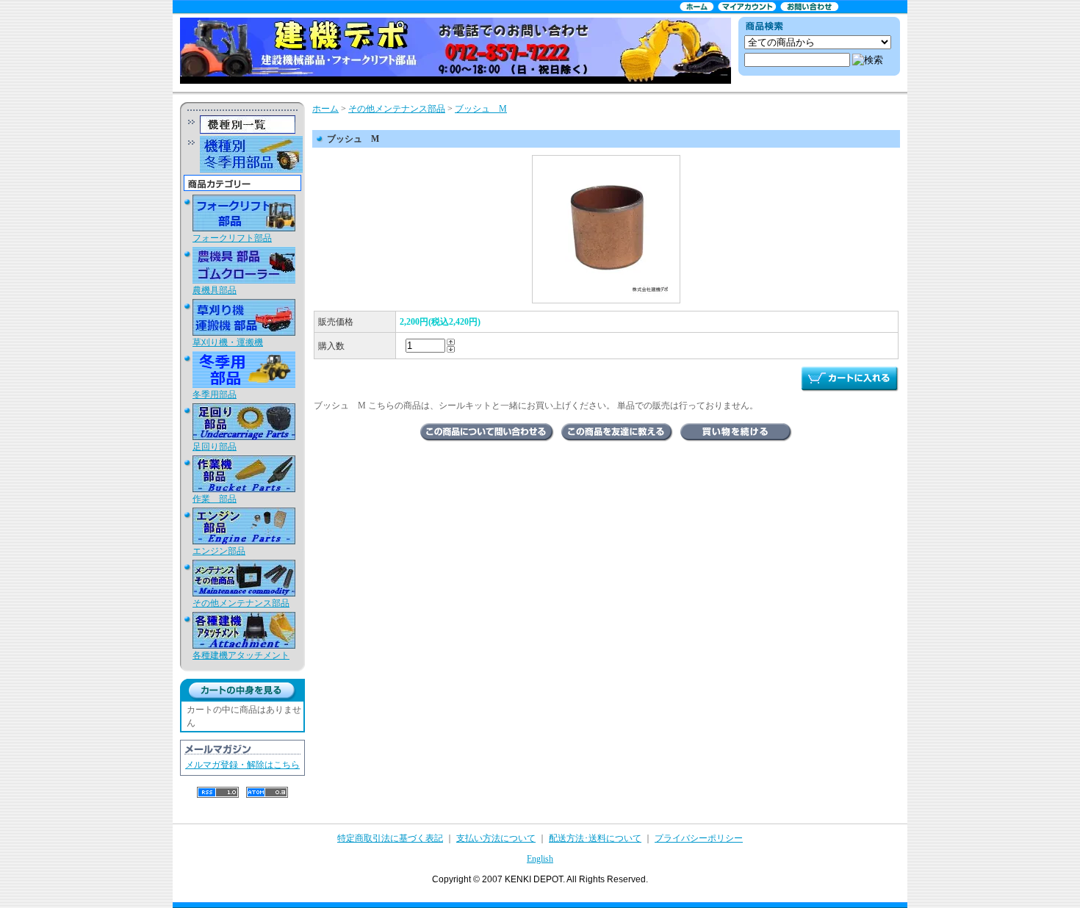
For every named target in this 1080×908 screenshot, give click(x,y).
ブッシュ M (481, 109)
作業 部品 (214, 499)
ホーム (325, 109)
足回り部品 (214, 447)
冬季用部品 (214, 394)
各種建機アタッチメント (240, 655)
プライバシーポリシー (699, 838)
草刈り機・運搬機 (227, 342)
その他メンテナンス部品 (240, 603)
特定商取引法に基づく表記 (390, 838)
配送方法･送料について (595, 838)
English (540, 859)
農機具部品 (214, 290)
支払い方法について (496, 838)
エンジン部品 (218, 551)
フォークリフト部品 (232, 238)
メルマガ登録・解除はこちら (242, 765)
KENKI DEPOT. (535, 879)
